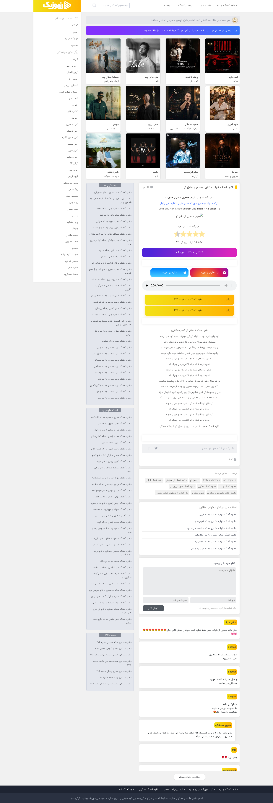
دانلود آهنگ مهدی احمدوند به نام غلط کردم (110, 417)
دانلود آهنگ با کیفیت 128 (189, 310)
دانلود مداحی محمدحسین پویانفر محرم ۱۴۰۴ (110, 684)
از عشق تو (194, 555)
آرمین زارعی (72, 66)
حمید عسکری (71, 274)
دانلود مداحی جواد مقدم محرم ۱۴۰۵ (114, 677)
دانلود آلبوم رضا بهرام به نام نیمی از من (113, 516)
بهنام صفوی (72, 209)
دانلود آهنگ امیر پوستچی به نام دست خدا (111, 279)
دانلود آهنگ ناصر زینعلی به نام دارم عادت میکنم (112, 621)
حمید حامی (72, 268)
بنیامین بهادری (71, 196)
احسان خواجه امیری (68, 92)
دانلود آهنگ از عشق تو (176, 555)
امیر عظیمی (72, 144)
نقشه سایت (204, 5)
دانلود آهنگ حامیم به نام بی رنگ (115, 561)
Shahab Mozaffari (211, 555)
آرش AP (74, 163)
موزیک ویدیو (71, 39)
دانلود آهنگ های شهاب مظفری (221, 568)
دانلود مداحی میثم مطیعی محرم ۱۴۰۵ (113, 642)
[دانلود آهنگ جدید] (57, 6)
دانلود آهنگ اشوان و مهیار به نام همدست (111, 509)
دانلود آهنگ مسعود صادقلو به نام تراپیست (111, 538)
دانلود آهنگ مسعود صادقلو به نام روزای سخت (112, 469)
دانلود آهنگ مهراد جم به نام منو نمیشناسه (111, 478)
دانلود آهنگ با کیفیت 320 (189, 299)
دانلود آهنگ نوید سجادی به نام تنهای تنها (111, 354)
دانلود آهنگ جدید (227, 5)
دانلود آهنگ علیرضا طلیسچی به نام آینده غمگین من (112, 575)
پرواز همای (72, 222)
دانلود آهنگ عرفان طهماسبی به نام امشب (111, 484)
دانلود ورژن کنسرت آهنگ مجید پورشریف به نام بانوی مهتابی (110, 323)
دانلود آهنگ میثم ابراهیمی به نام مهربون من (110, 590)
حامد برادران (72, 235)
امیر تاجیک (72, 131)
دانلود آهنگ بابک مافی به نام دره (115, 215)
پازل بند (74, 215)
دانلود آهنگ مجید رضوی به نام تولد (114, 522)
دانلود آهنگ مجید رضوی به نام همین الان (111, 449)
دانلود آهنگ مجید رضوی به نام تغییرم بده (111, 584)
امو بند (75, 118)
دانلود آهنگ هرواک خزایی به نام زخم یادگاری (110, 234)
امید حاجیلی (72, 124)
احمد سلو (73, 98)
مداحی (74, 45)
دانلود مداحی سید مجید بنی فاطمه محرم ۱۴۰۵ (112, 663)
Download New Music (170, 209)
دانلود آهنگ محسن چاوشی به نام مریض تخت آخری (112, 553)
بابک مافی (73, 189)
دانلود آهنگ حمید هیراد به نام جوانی (113, 221)
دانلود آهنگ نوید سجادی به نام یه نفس (112, 373)
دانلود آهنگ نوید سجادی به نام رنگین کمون (110, 385)
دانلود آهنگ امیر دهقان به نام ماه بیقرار (112, 192)
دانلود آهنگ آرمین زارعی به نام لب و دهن (111, 503)
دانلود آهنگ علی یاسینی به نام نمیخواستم (111, 490)
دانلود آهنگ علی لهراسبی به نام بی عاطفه (111, 567)
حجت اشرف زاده (69, 255)
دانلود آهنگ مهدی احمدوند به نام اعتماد (112, 497)
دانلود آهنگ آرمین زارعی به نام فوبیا (114, 461)
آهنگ (230, 535)
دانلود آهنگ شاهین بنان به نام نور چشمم (111, 315)
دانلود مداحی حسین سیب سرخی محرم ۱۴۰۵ (110, 655)
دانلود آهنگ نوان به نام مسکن (116, 442)
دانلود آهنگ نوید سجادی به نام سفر (114, 398)
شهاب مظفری (198, 568)
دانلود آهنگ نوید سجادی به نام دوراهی (112, 366)
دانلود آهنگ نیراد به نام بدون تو (116, 257)
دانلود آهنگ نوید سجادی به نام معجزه (113, 360)
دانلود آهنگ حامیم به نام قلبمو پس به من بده (111, 530)
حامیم (75, 248)
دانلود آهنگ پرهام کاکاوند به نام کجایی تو (111, 263)
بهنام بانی (73, 202)
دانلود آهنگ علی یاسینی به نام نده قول (112, 430)
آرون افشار (72, 72)
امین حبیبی (72, 150)
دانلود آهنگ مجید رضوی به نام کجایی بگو (111, 436)
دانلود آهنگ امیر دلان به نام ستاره (115, 250)
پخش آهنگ (185, 5)
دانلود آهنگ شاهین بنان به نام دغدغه (113, 209)
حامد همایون (71, 242)
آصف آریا (73, 79)
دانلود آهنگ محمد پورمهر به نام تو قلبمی (112, 302)
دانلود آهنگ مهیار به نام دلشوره (116, 341)
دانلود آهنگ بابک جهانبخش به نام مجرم (112, 603)
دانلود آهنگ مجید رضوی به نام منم (114, 423)
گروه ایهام (73, 176)
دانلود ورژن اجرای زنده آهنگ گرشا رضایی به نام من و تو (110, 200)
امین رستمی (72, 157)
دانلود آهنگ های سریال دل (182, 562)
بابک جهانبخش (70, 183)
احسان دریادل (71, 85)
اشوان (75, 105)
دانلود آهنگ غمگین (207, 562)
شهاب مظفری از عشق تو (187, 502)
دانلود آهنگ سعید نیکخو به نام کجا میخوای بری (110, 242)
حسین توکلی (71, 261)
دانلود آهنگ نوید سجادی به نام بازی (114, 347)
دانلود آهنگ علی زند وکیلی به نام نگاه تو (112, 545)
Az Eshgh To (229, 555)
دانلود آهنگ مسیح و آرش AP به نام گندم (111, 455)
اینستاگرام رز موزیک (209, 273)
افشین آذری (72, 111)
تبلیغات (168, 5)
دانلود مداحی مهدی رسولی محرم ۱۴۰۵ (113, 671)
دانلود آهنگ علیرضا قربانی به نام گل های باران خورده (112, 611)
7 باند (75, 59)
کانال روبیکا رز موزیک (189, 252)
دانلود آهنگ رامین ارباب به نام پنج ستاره (112, 228)
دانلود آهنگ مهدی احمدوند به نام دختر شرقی (112, 333)
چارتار (75, 228)
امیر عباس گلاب (70, 137)
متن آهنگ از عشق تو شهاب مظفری (172, 568)
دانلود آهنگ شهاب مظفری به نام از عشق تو (209, 187)
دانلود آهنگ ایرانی (154, 555)
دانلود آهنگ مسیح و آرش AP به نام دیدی (111, 596)
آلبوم (75, 32)
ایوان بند (73, 170)
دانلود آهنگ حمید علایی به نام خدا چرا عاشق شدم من (110, 271)
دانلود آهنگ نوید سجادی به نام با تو (114, 392)
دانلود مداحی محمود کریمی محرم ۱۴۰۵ (113, 648)
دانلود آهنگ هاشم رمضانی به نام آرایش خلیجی (112, 287)
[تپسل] (163, 265)
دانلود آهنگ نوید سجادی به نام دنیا (114, 379)
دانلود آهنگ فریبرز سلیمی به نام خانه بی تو (111, 296)
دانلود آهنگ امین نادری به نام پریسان (113, 308)
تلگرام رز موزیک (169, 273)
